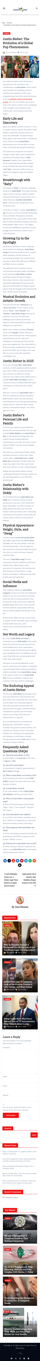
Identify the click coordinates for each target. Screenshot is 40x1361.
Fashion (7, 1218)
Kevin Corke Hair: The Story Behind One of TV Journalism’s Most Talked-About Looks (19, 1021)
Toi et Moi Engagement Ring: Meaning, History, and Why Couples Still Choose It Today (19, 1160)
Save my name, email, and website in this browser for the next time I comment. (17, 1108)
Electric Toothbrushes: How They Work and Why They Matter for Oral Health (19, 1174)
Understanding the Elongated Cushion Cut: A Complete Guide (19, 1300)
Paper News (30, 1345)
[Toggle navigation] (4, 8)
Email (5, 1086)
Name (5, 1077)
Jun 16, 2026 (22, 989)
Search (7, 1128)
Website (5, 1095)
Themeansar (20, 1348)
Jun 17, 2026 (22, 952)
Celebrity (6, 33)
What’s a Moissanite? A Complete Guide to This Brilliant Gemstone (16, 1238)
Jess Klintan (12, 52)
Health (7, 1312)
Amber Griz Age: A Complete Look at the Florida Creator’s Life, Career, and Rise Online (18, 984)
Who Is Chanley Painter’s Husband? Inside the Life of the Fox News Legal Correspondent (19, 947)
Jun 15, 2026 (22, 1026)
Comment (7, 1047)
